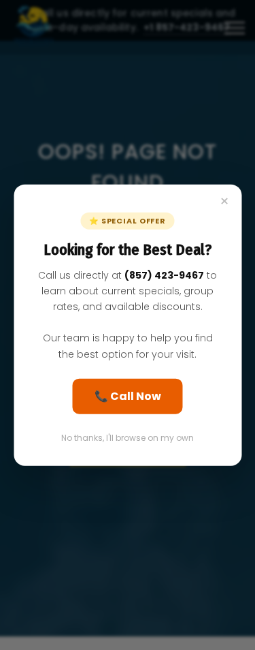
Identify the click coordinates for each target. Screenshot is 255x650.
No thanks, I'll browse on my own (127, 437)
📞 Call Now (128, 395)
